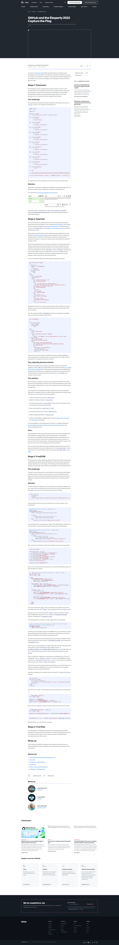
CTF (44, 775)
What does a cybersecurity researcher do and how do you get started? (82, 103)
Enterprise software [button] (58, 6)
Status (75, 929)
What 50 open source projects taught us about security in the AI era (32, 841)
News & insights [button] (72, 6)
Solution (31, 184)
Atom (62, 927)
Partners (62, 925)
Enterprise (50, 927)
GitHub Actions (51, 775)
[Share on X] (85, 66)
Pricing (49, 931)
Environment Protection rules (51, 226)
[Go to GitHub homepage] (24, 922)
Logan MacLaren (31, 65)
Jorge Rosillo (38, 65)
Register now (85, 884)
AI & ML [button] (23, 6)
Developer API (64, 923)
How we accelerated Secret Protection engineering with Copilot (82, 86)
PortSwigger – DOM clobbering (37, 769)
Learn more (65, 884)
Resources (32, 754)
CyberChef (32, 759)
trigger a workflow (38, 235)
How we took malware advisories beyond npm (59, 841)
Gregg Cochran (24, 852)
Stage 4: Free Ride (36, 727)
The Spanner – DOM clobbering (37, 762)
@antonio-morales (41, 807)
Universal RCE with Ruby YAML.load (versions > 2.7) (42, 757)
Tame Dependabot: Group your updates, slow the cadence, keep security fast (85, 841)
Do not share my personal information (48, 941)
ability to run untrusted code (54, 228)
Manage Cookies (38, 941)
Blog (27, 2)
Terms (30, 941)
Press (87, 929)
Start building (46, 884)
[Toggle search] (65, 2)
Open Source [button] (84, 6)
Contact (75, 931)
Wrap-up (32, 741)
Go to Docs (26, 884)
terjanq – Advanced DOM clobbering (38, 766)
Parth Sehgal (77, 96)
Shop (87, 931)
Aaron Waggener (84, 96)
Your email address (71, 902)
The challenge (34, 99)
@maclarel (39, 789)
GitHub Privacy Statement (73, 909)
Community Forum (77, 925)
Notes (30, 430)
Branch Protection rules (60, 224)
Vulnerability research (41, 11)
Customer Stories (51, 929)
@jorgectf (39, 798)
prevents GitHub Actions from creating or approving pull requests (44, 425)
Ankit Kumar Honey (52, 851)
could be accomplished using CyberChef (47, 192)
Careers (88, 927)
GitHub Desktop (64, 931)
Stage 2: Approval (36, 219)
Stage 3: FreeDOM (36, 456)
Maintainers (23, 839)
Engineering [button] (46, 6)
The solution (33, 378)
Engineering (76, 839)
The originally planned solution (41, 362)
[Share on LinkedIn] (90, 66)
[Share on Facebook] (87, 66)
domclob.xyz (32, 764)
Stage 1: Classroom (37, 85)
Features (50, 923)
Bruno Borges (77, 852)
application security (37, 775)
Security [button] (94, 6)
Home (29, 11)
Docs (75, 923)
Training (75, 927)
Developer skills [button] (34, 6)
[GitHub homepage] (22, 2)
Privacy (33, 941)
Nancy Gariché (77, 115)
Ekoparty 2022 (39, 73)
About (87, 923)
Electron (62, 929)
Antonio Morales (45, 65)
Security (34, 11)
